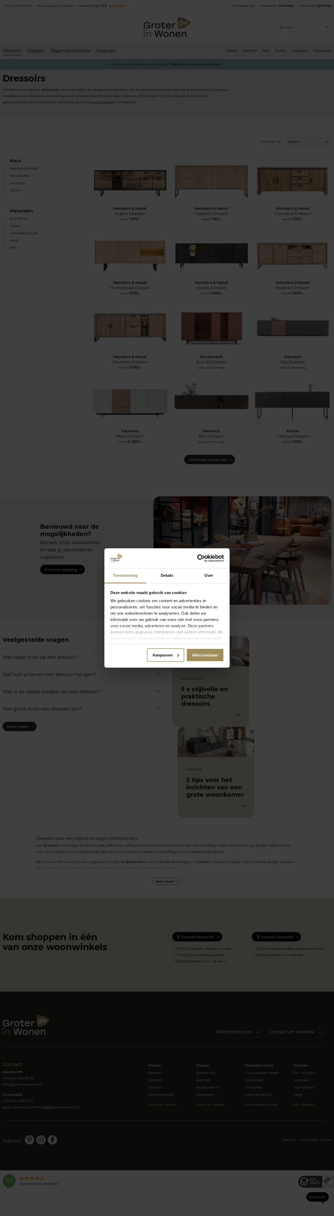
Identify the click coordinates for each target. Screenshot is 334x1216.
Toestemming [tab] (125, 575)
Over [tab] (208, 575)
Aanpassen (162, 655)
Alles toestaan (205, 655)
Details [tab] (167, 575)
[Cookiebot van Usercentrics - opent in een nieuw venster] (201, 558)
